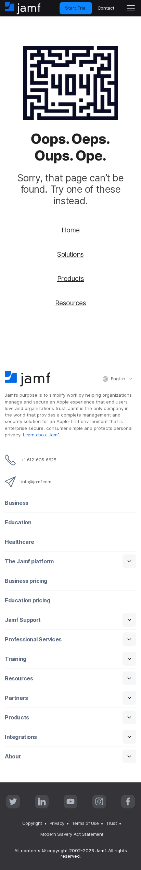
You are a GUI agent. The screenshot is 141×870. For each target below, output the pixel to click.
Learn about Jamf (41, 434)
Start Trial (76, 8)
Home (70, 230)
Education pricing (27, 600)
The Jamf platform (29, 561)
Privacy (57, 823)
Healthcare (19, 542)
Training (15, 659)
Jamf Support (23, 620)
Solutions (70, 254)
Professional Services (33, 639)
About (13, 756)
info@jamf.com (36, 481)
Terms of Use (85, 823)
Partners (16, 698)
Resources (70, 303)
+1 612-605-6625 (38, 459)
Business (16, 503)
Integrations (21, 737)
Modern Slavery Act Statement (71, 834)
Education (18, 522)
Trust (111, 823)
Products (70, 278)
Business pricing (26, 581)
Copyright (32, 823)
